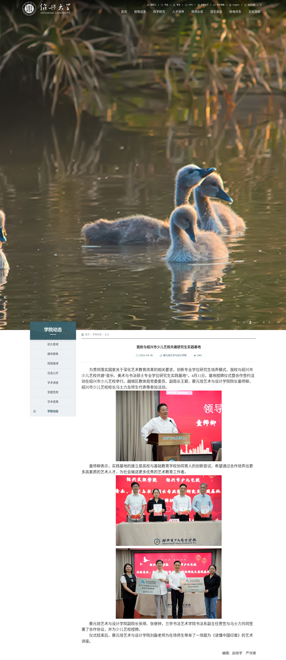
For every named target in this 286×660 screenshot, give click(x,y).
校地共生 (235, 11)
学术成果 (52, 401)
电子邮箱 (220, 5)
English (236, 5)
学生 (166, 5)
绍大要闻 (52, 344)
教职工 (153, 5)
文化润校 (254, 11)
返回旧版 (251, 5)
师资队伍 (197, 11)
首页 (124, 11)
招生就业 (216, 11)
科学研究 (159, 11)
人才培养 (178, 11)
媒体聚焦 (52, 353)
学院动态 (52, 411)
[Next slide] (278, 322)
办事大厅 (205, 5)
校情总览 (140, 11)
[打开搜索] (261, 5)
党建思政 (52, 392)
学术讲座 (52, 382)
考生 (178, 5)
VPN (191, 5)
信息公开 (52, 373)
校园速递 (52, 363)
